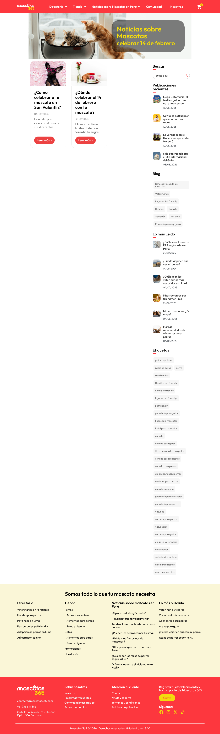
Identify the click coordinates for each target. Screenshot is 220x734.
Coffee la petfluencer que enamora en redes (176, 119)
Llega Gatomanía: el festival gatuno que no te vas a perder (175, 100)
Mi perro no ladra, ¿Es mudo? (176, 312)
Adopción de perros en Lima (34, 632)
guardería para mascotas (168, 496)
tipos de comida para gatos (169, 451)
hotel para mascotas (166, 428)
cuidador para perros (166, 481)
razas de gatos (163, 368)
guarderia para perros (167, 504)
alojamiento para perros (168, 474)
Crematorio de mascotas (174, 615)
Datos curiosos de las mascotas (166, 185)
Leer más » (44, 140)
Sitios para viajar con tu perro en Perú (131, 648)
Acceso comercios (75, 707)
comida (159, 436)
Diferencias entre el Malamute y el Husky (132, 666)
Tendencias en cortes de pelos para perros (133, 625)
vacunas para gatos (165, 534)
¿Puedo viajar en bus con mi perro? (175, 262)
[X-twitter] (175, 712)
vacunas (159, 511)
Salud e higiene (76, 626)
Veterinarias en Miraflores (33, 609)
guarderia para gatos (166, 413)
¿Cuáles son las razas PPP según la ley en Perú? (176, 245)
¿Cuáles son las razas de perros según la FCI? (130, 657)
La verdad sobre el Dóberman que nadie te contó (176, 138)
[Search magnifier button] (186, 75)
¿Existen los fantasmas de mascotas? (127, 640)
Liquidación (71, 654)
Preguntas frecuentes (77, 697)
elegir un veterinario (166, 542)
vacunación (161, 527)
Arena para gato (169, 626)
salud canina (161, 375)
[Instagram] (168, 712)
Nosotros (69, 693)
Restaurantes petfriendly (32, 626)
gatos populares (163, 360)
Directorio (25, 603)
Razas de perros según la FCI (176, 637)
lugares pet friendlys (166, 398)
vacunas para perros (166, 519)
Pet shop (175, 216)
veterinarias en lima (166, 557)
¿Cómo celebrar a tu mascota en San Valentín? (47, 100)
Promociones (72, 648)
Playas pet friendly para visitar (130, 618)
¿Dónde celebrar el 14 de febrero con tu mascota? (88, 102)
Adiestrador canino (29, 637)
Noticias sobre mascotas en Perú (133, 604)
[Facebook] (161, 712)
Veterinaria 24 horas (171, 609)
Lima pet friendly (164, 390)
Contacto (117, 693)
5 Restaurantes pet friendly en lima (174, 297)
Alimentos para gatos (80, 637)
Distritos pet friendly (166, 383)
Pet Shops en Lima (28, 620)
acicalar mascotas (165, 564)
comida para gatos (165, 443)
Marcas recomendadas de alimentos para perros (174, 331)
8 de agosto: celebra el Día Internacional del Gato (175, 157)
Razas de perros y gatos (168, 224)
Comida (173, 209)
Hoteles (159, 209)
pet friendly (161, 405)
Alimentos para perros (80, 620)
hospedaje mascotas (166, 421)
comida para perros (166, 466)
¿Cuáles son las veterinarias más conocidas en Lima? (175, 280)
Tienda (69, 603)
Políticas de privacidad (125, 707)
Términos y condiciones (126, 702)
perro (179, 368)
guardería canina (164, 489)
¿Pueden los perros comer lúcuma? (133, 633)
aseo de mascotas (164, 572)
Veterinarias (162, 194)
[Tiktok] (182, 712)
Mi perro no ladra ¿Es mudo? (129, 613)
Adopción (160, 216)
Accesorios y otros (78, 615)
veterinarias (161, 549)
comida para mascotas (167, 458)
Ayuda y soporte (121, 697)
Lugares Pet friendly (166, 201)
